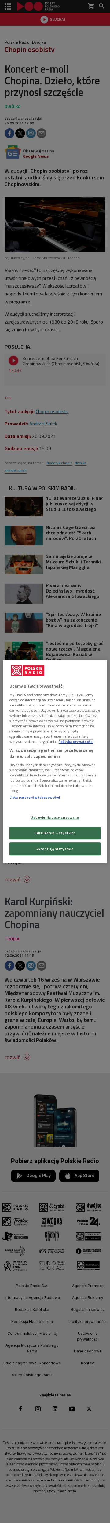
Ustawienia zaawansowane (55, 817)
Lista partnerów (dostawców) (34, 797)
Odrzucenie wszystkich (55, 832)
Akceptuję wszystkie (55, 848)
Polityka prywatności (75, 741)
